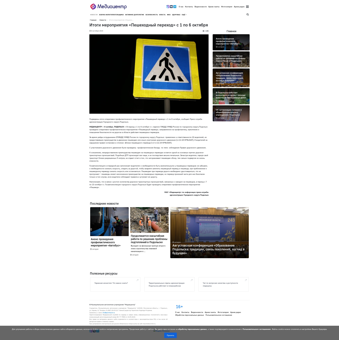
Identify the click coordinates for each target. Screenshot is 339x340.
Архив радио (239, 6)
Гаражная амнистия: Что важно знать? (111, 283)
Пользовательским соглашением (257, 329)
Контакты (189, 6)
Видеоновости (201, 6)
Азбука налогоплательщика (111, 15)
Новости (94, 15)
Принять (170, 335)
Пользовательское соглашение (219, 315)
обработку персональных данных (192, 329)
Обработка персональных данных (189, 315)
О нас (181, 6)
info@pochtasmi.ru (108, 312)
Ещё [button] (184, 15)
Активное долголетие (134, 15)
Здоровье (176, 15)
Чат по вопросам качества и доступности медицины (220, 284)
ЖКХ (169, 15)
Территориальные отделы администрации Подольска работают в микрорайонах (166, 284)
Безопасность (152, 15)
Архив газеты (214, 6)
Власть (162, 15)
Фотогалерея (226, 6)
